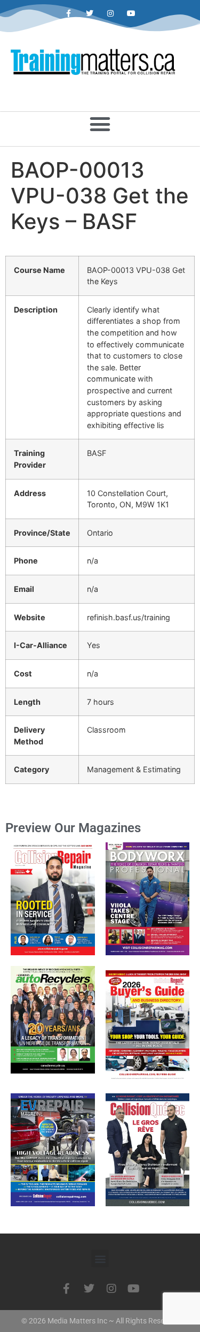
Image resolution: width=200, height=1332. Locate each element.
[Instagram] (110, 13)
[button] (100, 124)
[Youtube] (131, 13)
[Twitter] (89, 13)
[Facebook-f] (68, 13)
